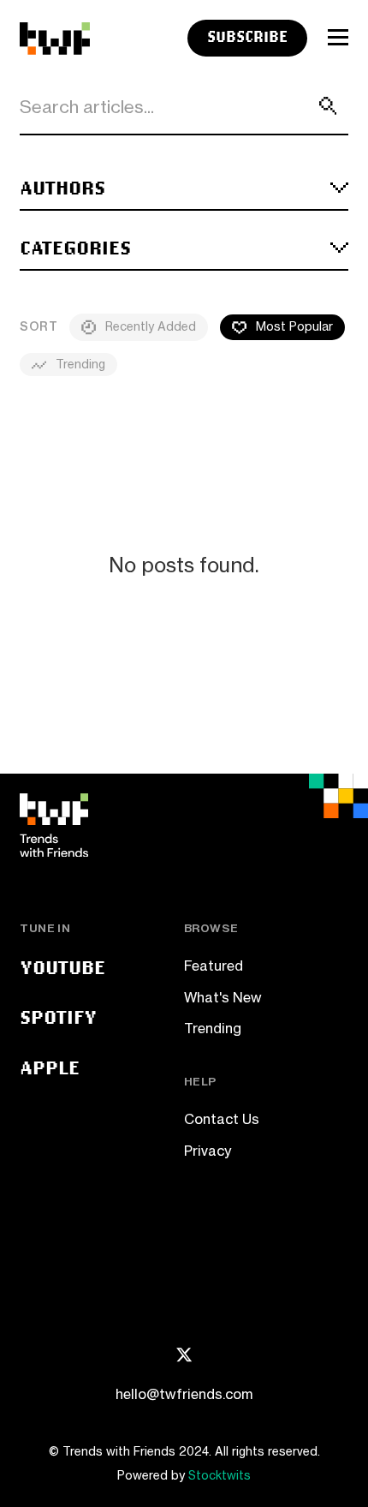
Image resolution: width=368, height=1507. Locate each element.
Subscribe (247, 36)
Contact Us (221, 1118)
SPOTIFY (58, 1016)
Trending (212, 1028)
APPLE (50, 1067)
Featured (213, 965)
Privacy (207, 1150)
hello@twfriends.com (184, 1394)
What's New (223, 997)
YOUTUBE (62, 966)
